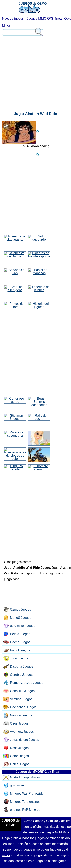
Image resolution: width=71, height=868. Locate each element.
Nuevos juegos (13, 18)
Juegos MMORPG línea (44, 18)
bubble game (57, 861)
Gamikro (65, 821)
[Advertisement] (35, 52)
